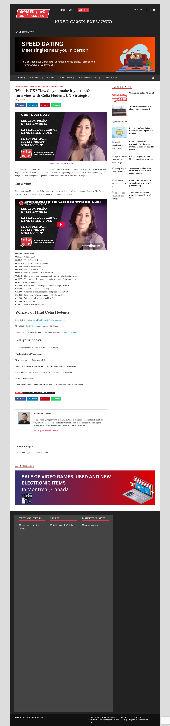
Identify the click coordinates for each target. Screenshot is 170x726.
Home (62, 10)
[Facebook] (146, 10)
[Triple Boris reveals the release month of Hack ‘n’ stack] (119, 193)
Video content (21, 86)
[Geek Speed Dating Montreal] (119, 93)
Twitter (65, 332)
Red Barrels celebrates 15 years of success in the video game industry (140, 183)
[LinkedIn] (150, 10)
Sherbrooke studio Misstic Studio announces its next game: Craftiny (140, 171)
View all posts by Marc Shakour (47, 431)
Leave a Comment (47, 100)
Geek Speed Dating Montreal (141, 93)
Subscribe (83, 10)
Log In (72, 10)
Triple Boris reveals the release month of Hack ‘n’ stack (140, 195)
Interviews (32, 86)
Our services (110, 78)
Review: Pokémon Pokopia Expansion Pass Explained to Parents (141, 130)
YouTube (72, 332)
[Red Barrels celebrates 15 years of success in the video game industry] (119, 181)
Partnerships (93, 720)
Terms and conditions (109, 717)
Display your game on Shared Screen (135, 720)
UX (53, 393)
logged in (29, 452)
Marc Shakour (34, 100)
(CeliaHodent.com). (49, 320)
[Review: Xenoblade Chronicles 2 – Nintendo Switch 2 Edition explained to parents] (119, 142)
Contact (91, 722)
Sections (46, 86)
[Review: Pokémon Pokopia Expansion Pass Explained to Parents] (119, 128)
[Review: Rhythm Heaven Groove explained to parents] (119, 157)
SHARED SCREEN (36, 717)
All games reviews (88, 78)
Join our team (137, 717)
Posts (40, 86)
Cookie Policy (125, 717)
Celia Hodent (29, 393)
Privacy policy (94, 717)
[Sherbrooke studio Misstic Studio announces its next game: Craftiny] (119, 168)
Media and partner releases (109, 720)
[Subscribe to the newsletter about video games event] (119, 107)
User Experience (44, 393)
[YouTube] (153, 10)
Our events (35, 78)
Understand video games (59, 78)
